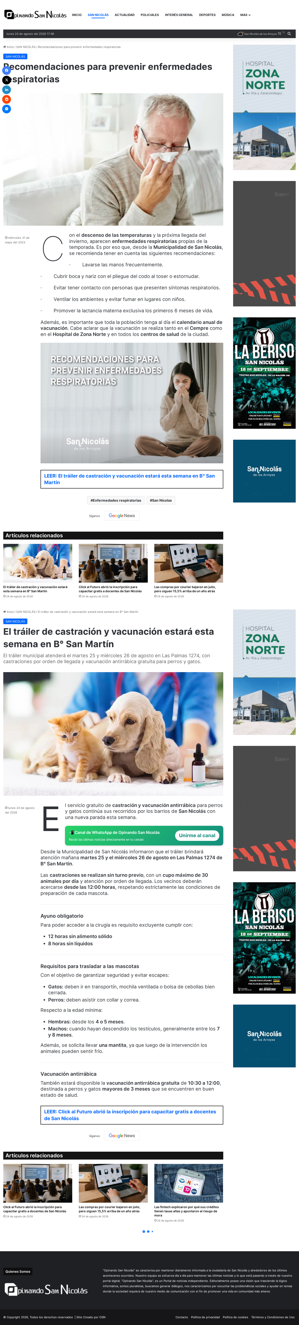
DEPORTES (207, 15)
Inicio (10, 47)
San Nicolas (162, 500)
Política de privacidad (205, 1317)
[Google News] (122, 516)
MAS (243, 15)
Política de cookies (235, 1317)
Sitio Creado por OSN (91, 1317)
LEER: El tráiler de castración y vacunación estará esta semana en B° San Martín (129, 479)
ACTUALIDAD (125, 15)
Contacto (182, 1317)
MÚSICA (228, 15)
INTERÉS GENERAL (179, 15)
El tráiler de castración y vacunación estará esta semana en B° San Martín (35, 589)
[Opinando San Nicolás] (36, 15)
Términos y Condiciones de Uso (273, 1317)
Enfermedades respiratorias (117, 500)
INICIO (77, 15)
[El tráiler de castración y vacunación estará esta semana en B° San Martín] (37, 563)
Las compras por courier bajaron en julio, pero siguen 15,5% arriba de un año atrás (185, 589)
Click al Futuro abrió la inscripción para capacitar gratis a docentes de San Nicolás (110, 589)
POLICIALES (150, 15)
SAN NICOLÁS (98, 15)
